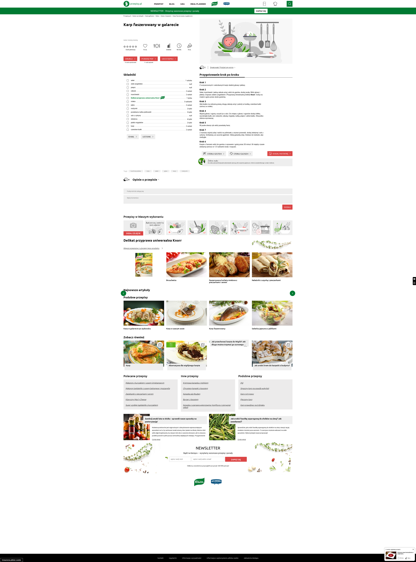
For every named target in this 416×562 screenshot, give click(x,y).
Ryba (157, 16)
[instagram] (414, 283)
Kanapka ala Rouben (191, 394)
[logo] (133, 4)
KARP (174, 171)
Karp (128, 365)
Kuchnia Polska (136, 171)
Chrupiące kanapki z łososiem (195, 388)
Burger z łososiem (190, 399)
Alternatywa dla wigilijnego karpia (184, 365)
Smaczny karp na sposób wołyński (254, 388)
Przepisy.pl (127, 16)
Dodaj (287, 207)
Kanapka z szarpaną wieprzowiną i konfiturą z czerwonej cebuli (207, 406)
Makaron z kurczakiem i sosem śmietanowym (145, 383)
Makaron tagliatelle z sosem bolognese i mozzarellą (148, 388)
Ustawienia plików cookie (11, 560)
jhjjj (241, 383)
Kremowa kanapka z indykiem (195, 383)
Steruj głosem (241, 154)
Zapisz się (236, 459)
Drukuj (129, 59)
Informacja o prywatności (191, 558)
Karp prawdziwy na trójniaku (252, 405)
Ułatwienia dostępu (251, 558)
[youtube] (414, 279)
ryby (148, 171)
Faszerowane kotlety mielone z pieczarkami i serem (223, 281)
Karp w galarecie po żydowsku (137, 328)
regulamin (173, 558)
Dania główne (149, 16)
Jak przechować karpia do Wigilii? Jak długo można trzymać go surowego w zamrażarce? (229, 343)
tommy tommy (133, 40)
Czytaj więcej (156, 439)
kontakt (160, 558)
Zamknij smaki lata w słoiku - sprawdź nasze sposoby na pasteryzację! (171, 420)
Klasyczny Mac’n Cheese (136, 399)
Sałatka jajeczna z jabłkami (264, 328)
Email (131, 136)
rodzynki (185, 171)
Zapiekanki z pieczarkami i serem (139, 394)
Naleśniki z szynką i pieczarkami (266, 280)
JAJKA (165, 171)
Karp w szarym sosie (175, 328)
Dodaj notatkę (280, 153)
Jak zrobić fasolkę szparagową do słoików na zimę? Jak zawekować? (256, 420)
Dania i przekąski (138, 16)
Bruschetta (171, 280)
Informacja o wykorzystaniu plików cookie (222, 558)
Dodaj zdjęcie (133, 233)
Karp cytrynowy (247, 394)
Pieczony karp (246, 399)
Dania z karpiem (166, 16)
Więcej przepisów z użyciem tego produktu (141, 248)
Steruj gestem (214, 154)
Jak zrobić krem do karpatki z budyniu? (272, 365)
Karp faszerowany (217, 328)
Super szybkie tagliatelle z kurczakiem (142, 405)
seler (156, 171)
